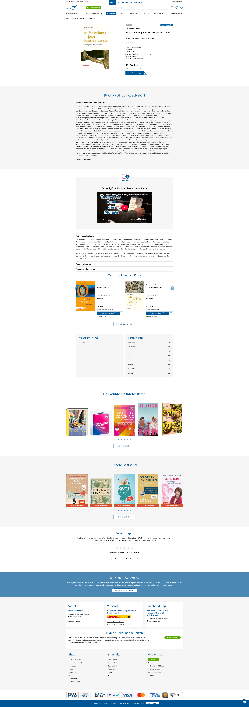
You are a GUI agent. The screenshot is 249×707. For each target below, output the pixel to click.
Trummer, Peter (132, 29)
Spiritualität (112, 666)
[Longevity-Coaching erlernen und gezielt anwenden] (124, 418)
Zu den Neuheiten (124, 446)
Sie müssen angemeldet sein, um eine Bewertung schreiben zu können (124, 558)
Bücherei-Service (176, 13)
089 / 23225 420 (154, 621)
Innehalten (122, 2)
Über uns (151, 663)
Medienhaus (136, 2)
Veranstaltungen (154, 669)
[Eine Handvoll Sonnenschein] (77, 418)
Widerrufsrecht (112, 624)
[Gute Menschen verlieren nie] (124, 489)
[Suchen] (167, 8)
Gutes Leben (112, 663)
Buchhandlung (153, 675)
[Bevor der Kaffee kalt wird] (77, 489)
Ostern (130, 360)
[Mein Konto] (172, 7)
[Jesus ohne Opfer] (85, 296)
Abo (109, 675)
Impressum (94, 703)
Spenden (153, 660)
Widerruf (136, 703)
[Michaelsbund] (71, 8)
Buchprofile (158, 13)
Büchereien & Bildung (156, 666)
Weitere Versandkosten (115, 622)
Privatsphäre (114, 703)
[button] (118, 439)
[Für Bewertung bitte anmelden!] (130, 43)
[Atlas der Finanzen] (101, 489)
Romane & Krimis (72, 13)
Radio (110, 672)
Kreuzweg (130, 364)
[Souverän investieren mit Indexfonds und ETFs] (148, 489)
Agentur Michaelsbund (156, 672)
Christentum (82, 342)
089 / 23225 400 (75, 617)
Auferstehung (131, 342)
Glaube (146, 13)
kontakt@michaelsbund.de (79, 614)
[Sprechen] (148, 418)
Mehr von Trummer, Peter (124, 324)
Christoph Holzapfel (83, 159)
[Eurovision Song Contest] (101, 418)
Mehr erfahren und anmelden (124, 590)
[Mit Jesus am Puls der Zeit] (134, 296)
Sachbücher (111, 13)
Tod (129, 355)
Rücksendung (124, 624)
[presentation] (76, 288)
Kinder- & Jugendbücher (93, 13)
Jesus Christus (132, 346)
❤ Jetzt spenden (93, 8)
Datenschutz (103, 703)
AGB (142, 703)
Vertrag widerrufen (152, 703)
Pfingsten (130, 373)
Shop (112, 2)
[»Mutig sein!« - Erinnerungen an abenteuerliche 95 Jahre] (172, 489)
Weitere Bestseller (124, 517)
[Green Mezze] (172, 418)
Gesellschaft (112, 660)
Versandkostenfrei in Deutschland (78, 1)
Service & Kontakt (176, 1)
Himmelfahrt (131, 369)
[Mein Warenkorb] (181, 7)
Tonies (123, 13)
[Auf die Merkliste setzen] (145, 73)
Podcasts (111, 669)
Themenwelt (134, 13)
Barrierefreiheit (126, 703)
